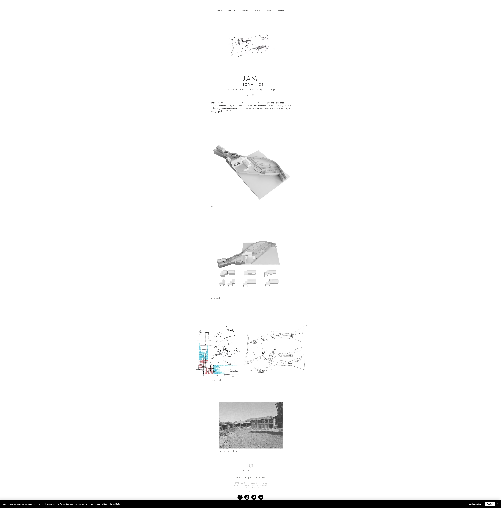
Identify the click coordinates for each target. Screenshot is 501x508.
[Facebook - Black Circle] (240, 497)
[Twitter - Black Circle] (253, 497)
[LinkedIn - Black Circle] (260, 497)
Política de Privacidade (110, 504)
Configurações (475, 504)
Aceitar (490, 504)
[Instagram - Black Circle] (246, 497)
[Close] (497, 504)
